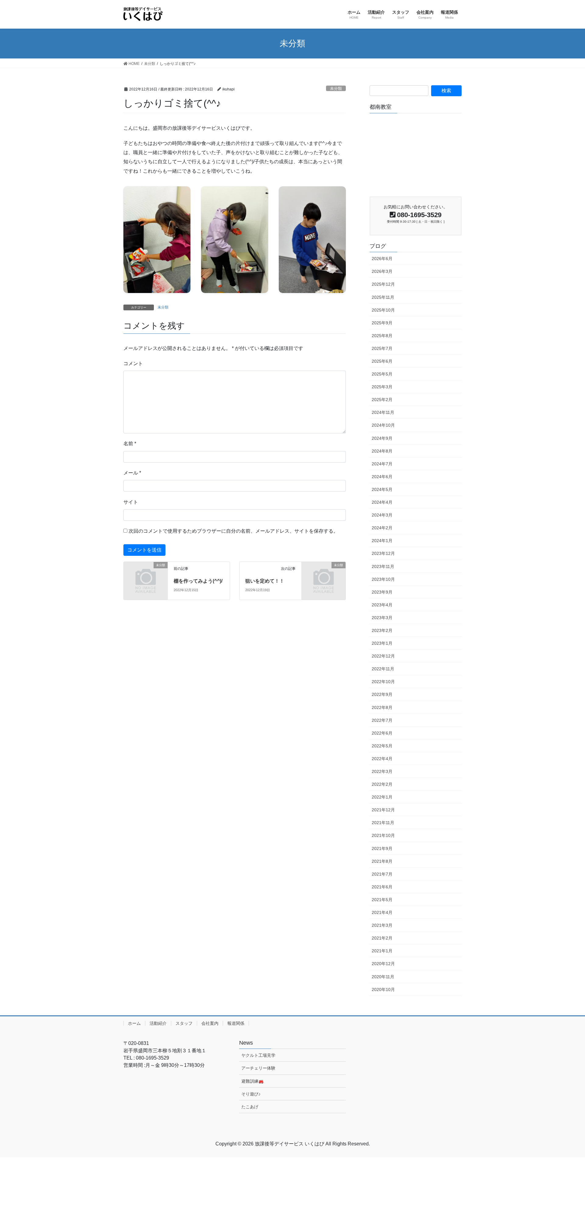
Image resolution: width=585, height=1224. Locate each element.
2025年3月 (382, 386)
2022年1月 (382, 797)
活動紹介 (158, 1023)
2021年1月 (382, 950)
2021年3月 (382, 925)
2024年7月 (382, 463)
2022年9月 (382, 694)
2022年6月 (382, 733)
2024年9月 (382, 438)
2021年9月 (382, 848)
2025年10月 (383, 310)
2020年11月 (383, 976)
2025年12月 (383, 284)
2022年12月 (383, 656)
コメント (133, 363)
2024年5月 (382, 489)
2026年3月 (382, 271)
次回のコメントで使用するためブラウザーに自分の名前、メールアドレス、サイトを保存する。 (233, 531)
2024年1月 (382, 540)
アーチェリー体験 (258, 1068)
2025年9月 (382, 322)
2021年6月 (382, 886)
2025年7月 (382, 348)
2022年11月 (383, 668)
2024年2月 (382, 527)
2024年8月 (382, 451)
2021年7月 (382, 874)
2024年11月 (383, 412)
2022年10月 (383, 681)
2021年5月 (382, 899)
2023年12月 (383, 553)
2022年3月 (382, 771)
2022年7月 (382, 720)
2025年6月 (382, 361)
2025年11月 (383, 297)
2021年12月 (383, 809)
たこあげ (249, 1106)
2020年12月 (383, 963)
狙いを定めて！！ (264, 581)
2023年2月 (382, 630)
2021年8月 (382, 861)
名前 (129, 443)
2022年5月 (382, 745)
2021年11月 (383, 822)
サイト (130, 502)
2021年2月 (382, 938)
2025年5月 (382, 374)
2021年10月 (383, 835)
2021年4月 (382, 912)
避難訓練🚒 (252, 1081)
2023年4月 (382, 604)
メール (132, 472)
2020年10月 (383, 989)
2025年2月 (382, 399)
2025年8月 (382, 335)
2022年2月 (382, 784)
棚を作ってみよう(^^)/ (198, 581)
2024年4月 (382, 502)
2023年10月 (383, 579)
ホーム (134, 1023)
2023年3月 (382, 617)
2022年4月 (382, 758)
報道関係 (235, 1023)
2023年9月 (382, 592)
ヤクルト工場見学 (258, 1055)
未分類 (336, 88)
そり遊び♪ (251, 1094)
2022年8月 (382, 707)
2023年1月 (382, 643)
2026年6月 (382, 258)
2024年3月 (382, 515)
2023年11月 (383, 566)
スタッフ (184, 1023)
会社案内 (209, 1023)
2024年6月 (382, 476)
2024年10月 (383, 425)
